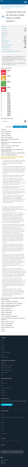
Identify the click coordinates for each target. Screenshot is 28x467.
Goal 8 (8, 97)
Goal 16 (8, 113)
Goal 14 (8, 109)
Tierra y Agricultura (4, 372)
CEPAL (2, 428)
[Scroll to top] (24, 463)
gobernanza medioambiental (6, 370)
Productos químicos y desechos (6, 365)
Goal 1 (8, 70)
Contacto (2, 461)
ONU (2, 414)
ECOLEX (2, 430)
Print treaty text (17, 126)
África (2, 380)
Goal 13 (8, 107)
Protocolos (14, 28)
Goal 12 (8, 105)
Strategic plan (4, 34)
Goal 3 (8, 81)
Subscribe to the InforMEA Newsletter (12, 451)
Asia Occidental (4, 395)
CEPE (2, 425)
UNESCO (3, 422)
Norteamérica (3, 390)
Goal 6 (8, 93)
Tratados (2, 340)
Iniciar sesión (3, 463)
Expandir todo (9, 126)
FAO (2, 419)
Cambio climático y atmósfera (6, 367)
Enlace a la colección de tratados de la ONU (11, 51)
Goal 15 (8, 111)
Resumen (4, 26)
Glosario (2, 354)
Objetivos (2, 349)
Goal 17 (8, 115)
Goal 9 (8, 99)
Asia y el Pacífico (4, 383)
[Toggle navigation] (25, 2)
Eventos (2, 347)
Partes (14, 38)
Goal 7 (8, 95)
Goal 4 (8, 87)
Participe (2, 462)
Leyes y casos (3, 345)
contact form (13, 64)
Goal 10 (8, 101)
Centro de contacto (14, 47)
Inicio (2, 5)
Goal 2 (8, 76)
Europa (2, 385)
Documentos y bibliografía (14, 45)
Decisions (14, 36)
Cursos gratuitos (7, 404)
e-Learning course (6, 49)
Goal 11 (8, 103)
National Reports (14, 40)
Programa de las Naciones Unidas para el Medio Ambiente (12, 417)
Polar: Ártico (3, 392)
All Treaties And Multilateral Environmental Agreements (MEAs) (15, 5)
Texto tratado (4, 32)
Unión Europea (4, 433)
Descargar (24, 126)
